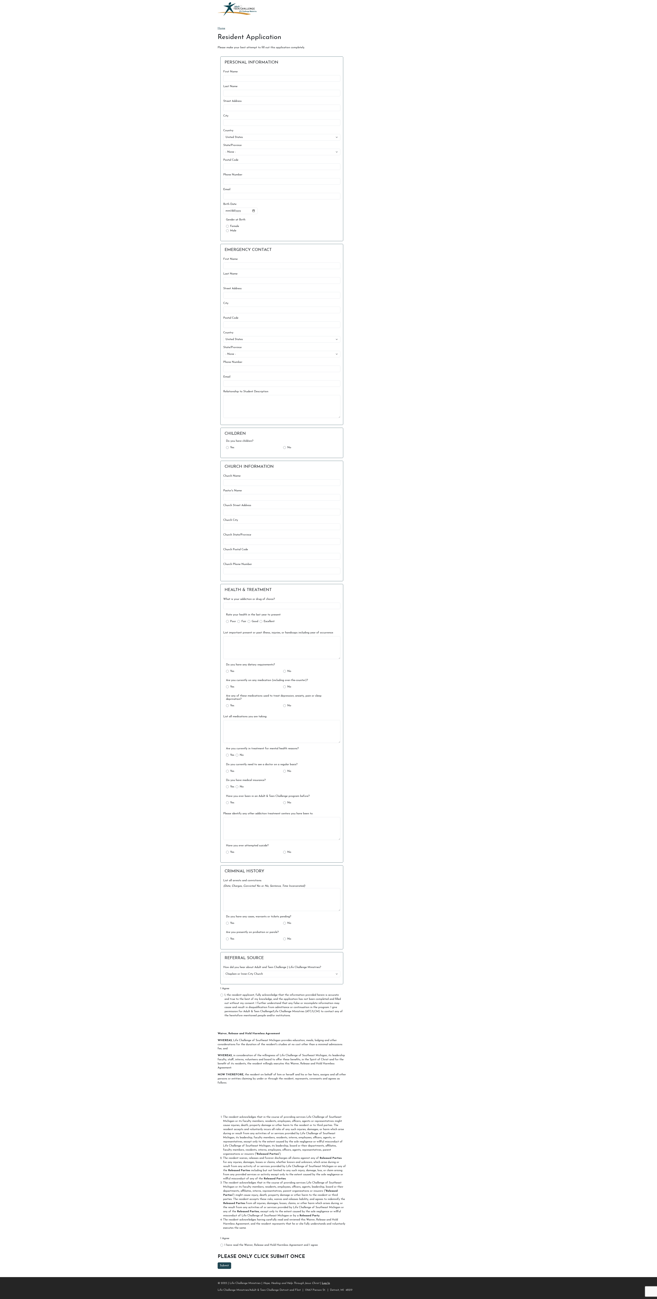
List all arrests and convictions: (242, 880)
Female (234, 226)
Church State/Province (237, 534)
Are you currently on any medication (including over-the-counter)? (267, 680)
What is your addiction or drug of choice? (249, 599)
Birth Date (229, 204)
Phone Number (232, 174)
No (289, 447)
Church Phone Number (237, 564)
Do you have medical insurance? (246, 780)
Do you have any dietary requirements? (250, 664)
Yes (232, 447)
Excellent (269, 621)
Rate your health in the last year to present (253, 614)
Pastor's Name (232, 490)
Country (228, 130)
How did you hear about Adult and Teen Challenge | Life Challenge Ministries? (272, 967)
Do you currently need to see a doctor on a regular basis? (262, 764)
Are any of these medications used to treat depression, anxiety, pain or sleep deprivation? (273, 698)
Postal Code (230, 160)
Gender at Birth (235, 219)
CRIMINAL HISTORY (244, 871)
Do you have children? (239, 441)
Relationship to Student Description (245, 391)
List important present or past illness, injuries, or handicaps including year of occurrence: (278, 632)
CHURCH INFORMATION (249, 467)
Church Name (232, 476)
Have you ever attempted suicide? (247, 845)
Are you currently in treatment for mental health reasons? (262, 748)
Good (255, 621)
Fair (243, 621)
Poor (233, 621)
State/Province (232, 145)
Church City (230, 520)
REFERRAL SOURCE (244, 958)
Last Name (230, 86)
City (225, 115)
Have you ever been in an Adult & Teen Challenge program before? (268, 796)
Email (226, 189)
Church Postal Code (235, 549)
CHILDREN (235, 434)
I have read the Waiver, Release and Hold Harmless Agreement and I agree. (271, 1245)
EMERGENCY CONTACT (248, 250)
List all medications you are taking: (245, 716)
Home (221, 28)
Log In (326, 1283)
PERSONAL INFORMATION (251, 62)
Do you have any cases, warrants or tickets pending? (258, 916)
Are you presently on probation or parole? (252, 932)
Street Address (232, 101)
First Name (230, 71)
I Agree (224, 988)
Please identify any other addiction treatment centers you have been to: (268, 813)
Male (233, 230)
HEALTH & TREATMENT (248, 590)
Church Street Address (237, 505)
